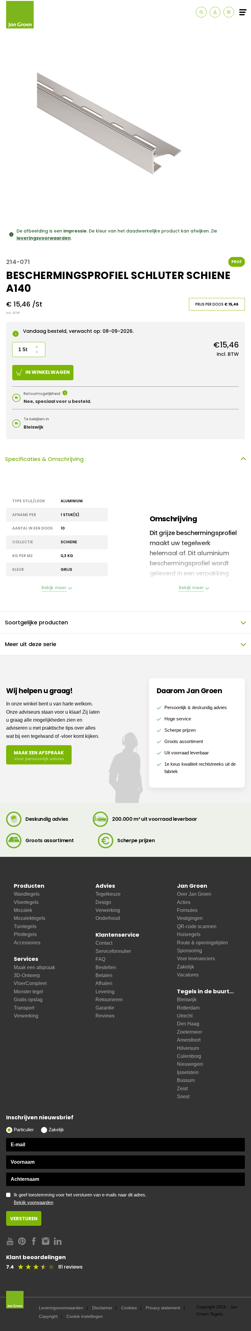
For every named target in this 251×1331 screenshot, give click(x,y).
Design (103, 902)
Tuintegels (25, 926)
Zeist (182, 1088)
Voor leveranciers (196, 958)
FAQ (100, 959)
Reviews (105, 1015)
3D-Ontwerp (27, 975)
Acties (183, 902)
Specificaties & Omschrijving (44, 459)
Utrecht (185, 1015)
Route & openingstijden (202, 942)
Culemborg (189, 1056)
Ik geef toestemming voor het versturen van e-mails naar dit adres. (80, 1198)
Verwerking (26, 1015)
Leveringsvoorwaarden (61, 1307)
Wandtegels (26, 894)
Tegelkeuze (108, 894)
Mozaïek (23, 910)
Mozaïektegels (29, 918)
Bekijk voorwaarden (33, 1202)
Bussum (186, 1080)
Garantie (105, 1007)
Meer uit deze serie (30, 644)
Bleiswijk (187, 999)
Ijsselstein (188, 1072)
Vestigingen (190, 918)
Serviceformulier (113, 951)
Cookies (129, 1307)
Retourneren (109, 999)
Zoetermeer (189, 1032)
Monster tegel (28, 991)
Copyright (48, 1316)
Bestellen (106, 967)
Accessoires (27, 942)
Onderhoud (108, 918)
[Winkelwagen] (228, 12)
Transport (24, 1007)
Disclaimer (102, 1307)
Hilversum (188, 1048)
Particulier (24, 1129)
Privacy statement (163, 1307)
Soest (183, 1096)
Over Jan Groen (194, 894)
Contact (104, 943)
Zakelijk (185, 966)
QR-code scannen (196, 926)
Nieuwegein (190, 1064)
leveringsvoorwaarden (44, 238)
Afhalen (104, 983)
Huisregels (188, 934)
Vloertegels (26, 902)
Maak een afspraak (34, 967)
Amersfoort (188, 1040)
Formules (187, 910)
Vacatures (188, 974)
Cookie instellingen (84, 1316)
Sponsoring (189, 950)
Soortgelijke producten (36, 622)
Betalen (104, 975)
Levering (105, 991)
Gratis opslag (28, 999)
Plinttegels (25, 934)
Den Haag (188, 1023)
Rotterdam (188, 1007)
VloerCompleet (30, 983)
